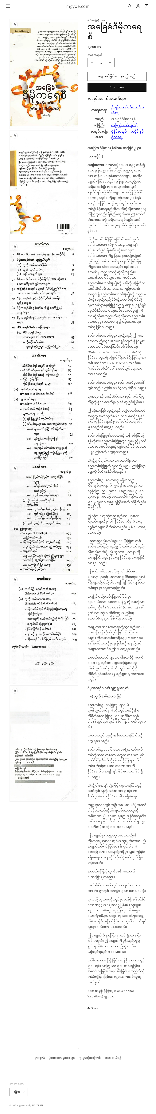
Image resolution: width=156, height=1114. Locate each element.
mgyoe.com (23, 1105)
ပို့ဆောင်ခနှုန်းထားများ (62, 1058)
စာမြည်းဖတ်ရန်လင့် (124, 125)
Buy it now (117, 87)
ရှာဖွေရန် (40, 1058)
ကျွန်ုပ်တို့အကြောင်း (90, 1058)
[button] (8, 6)
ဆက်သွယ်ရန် (113, 1058)
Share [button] (94, 1008)
